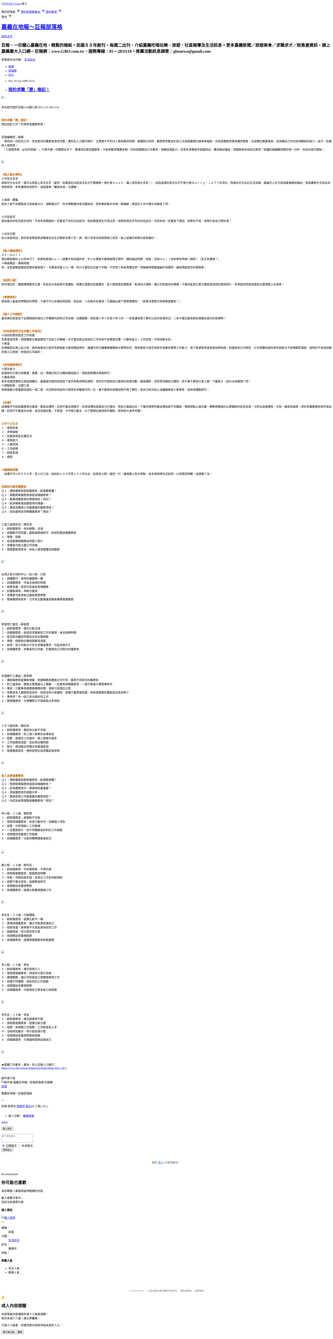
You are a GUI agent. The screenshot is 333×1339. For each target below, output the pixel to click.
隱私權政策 (186, 1290)
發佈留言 (7, 1150)
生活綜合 (29, 59)
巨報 (4, 1086)
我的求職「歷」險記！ (29, 89)
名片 (11, 74)
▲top (4, 1122)
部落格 (12, 70)
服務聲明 (199, 1290)
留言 (28, 1106)
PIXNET (140, 1290)
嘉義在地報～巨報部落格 (31, 27)
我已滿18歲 (8, 1332)
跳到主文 (6, 36)
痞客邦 (21, 1106)
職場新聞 (28, 1115)
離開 (20, 1332)
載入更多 (7, 1128)
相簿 (11, 66)
